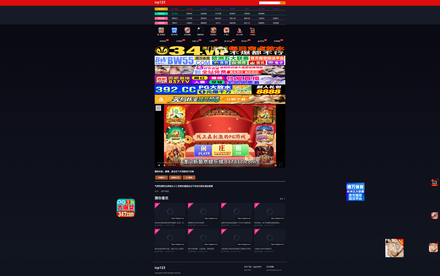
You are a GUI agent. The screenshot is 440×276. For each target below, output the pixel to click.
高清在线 (161, 13)
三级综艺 (261, 18)
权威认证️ (195, 41)
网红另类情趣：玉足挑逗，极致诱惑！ (201, 249)
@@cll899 (247, 270)
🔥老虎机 (260, 41)
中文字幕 (218, 13)
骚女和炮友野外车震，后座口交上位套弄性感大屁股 (173, 249)
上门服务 (189, 177)
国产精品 (175, 13)
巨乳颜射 (276, 23)
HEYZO (218, 23)
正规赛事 (179, 41)
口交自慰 (189, 18)
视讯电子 (244, 41)
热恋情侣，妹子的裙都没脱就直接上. (267, 223)
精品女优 (218, 18)
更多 (281, 199)
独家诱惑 (233, 23)
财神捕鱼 (277, 41)
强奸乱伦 (204, 18)
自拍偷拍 (204, 13)
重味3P (174, 23)
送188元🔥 (228, 41)
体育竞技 (163, 41)
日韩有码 (189, 13)
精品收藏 (161, 18)
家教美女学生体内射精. (196, 223)
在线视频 (161, 23)
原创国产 (233, 13)
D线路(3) (161, 177)
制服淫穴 (175, 18)
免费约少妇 (175, 177)
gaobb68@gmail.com (274, 270)
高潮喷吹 (261, 23)
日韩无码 (247, 13)
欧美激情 (261, 13)
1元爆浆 (212, 41)
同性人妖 (233, 18)
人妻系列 (189, 23)
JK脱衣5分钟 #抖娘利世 (262, 249)
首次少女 (247, 23)
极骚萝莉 (204, 23)
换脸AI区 (247, 18)
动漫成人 (276, 18)
